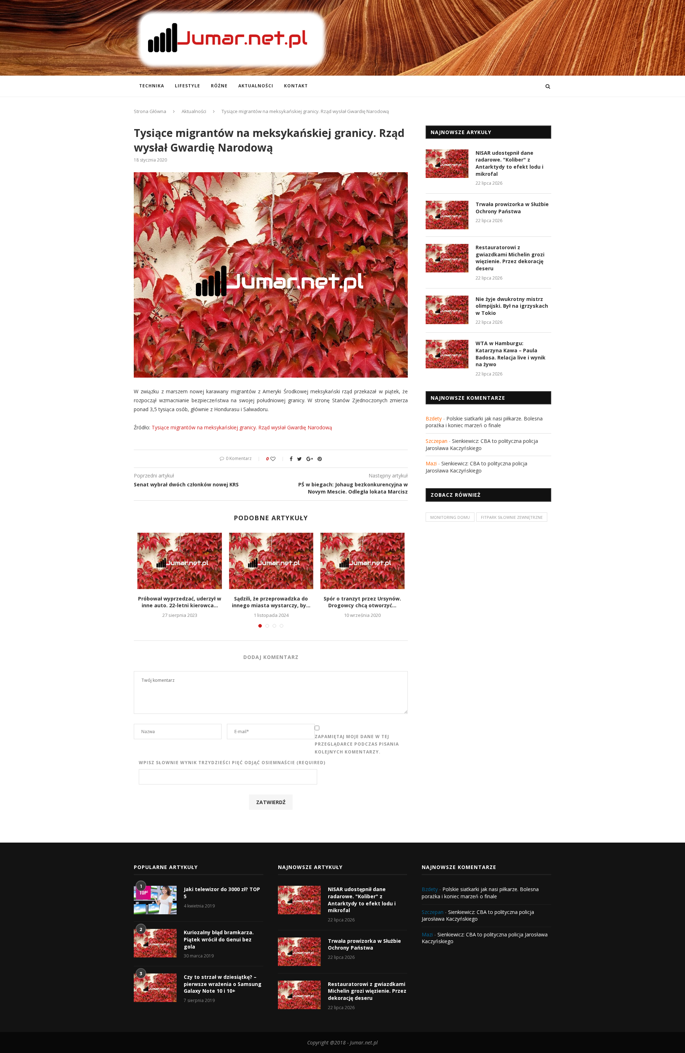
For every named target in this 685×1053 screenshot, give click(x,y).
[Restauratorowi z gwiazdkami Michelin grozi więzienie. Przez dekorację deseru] (447, 258)
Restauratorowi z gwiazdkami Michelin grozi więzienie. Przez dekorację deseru (510, 258)
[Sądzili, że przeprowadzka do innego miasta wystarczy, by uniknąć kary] (271, 561)
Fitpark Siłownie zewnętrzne (512, 517)
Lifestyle (187, 86)
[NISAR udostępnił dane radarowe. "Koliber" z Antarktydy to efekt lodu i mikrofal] (447, 163)
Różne (219, 86)
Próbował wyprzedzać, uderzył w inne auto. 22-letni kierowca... (179, 602)
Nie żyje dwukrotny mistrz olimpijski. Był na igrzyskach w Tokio (512, 306)
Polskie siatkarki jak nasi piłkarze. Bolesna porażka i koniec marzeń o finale (484, 422)
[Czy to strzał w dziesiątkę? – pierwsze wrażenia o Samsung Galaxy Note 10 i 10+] (155, 987)
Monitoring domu (450, 517)
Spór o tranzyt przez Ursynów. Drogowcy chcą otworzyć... (362, 602)
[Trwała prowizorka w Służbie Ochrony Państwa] (447, 215)
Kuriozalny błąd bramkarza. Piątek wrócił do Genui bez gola (219, 939)
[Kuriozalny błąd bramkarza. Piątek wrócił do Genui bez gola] (155, 943)
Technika (151, 86)
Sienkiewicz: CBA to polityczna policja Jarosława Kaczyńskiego (476, 467)
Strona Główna (150, 111)
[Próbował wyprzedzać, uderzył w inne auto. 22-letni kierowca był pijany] (179, 561)
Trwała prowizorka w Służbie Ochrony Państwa (512, 208)
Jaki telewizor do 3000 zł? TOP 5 (222, 893)
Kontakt (296, 86)
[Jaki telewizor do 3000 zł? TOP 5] (155, 900)
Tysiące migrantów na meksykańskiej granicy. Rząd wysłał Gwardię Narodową (242, 427)
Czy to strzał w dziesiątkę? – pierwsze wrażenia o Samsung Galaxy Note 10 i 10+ (223, 983)
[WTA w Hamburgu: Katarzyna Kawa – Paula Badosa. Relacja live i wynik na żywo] (447, 354)
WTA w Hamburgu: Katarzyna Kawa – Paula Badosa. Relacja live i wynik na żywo (511, 354)
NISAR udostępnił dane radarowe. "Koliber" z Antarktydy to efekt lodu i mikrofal (509, 163)
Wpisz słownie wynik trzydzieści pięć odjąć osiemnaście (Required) (232, 763)
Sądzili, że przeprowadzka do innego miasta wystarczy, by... (271, 602)
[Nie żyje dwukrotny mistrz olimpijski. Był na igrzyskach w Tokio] (447, 310)
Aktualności (255, 86)
